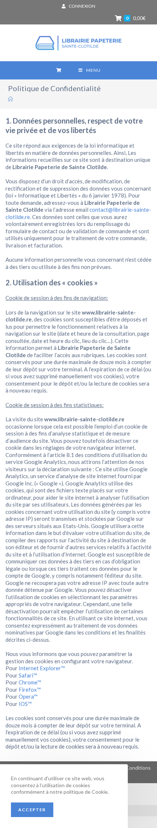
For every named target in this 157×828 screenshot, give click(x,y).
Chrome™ (30, 682)
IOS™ (25, 703)
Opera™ (28, 696)
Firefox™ (30, 689)
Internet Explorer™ (42, 668)
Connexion (82, 6)
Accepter (32, 809)
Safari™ (28, 675)
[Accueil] (10, 99)
